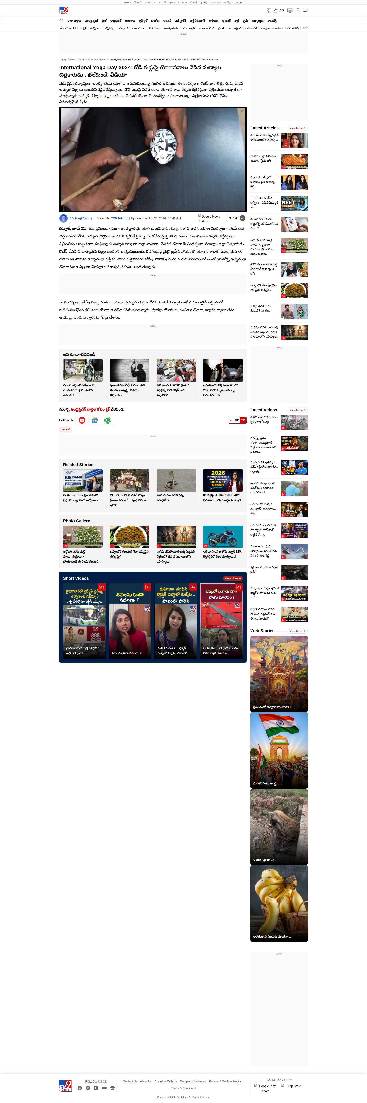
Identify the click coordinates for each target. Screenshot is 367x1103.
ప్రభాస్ (221, 28)
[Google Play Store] (266, 1089)
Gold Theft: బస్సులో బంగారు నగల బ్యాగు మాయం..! (220, 650)
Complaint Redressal (193, 1081)
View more (231, 578)
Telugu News (67, 59)
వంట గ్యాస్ (189, 28)
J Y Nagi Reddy (81, 218)
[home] (61, 20)
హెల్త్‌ (236, 20)
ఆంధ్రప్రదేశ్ (115, 20)
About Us (146, 1081)
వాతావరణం (138, 28)
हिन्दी (138, 2)
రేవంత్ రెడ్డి (293, 28)
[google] (211, 218)
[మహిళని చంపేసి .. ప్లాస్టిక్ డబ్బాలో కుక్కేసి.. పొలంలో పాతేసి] (176, 621)
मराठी (162, 2)
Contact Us (130, 1081)
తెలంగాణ (130, 20)
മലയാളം (216, 2)
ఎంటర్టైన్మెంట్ (91, 20)
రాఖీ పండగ (69, 28)
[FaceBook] (80, 1088)
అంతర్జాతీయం (171, 28)
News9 (127, 2)
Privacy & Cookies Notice (225, 1081)
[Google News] (112, 1088)
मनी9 (227, 2)
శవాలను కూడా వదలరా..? (127, 653)
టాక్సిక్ (83, 28)
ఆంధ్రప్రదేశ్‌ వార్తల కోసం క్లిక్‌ (90, 409)
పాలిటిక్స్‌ (272, 20)
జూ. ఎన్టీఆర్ (235, 28)
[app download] (267, 10)
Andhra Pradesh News (92, 59)
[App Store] (292, 1089)
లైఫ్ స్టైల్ (143, 20)
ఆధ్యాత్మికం (258, 20)
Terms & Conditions (183, 1088)
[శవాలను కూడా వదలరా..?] (130, 621)
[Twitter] (88, 1088)
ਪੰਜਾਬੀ (193, 2)
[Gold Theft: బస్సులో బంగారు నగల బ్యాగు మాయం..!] (221, 621)
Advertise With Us (166, 1081)
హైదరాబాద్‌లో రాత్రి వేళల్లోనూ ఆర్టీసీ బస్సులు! (82, 650)
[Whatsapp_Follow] (107, 420)
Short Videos (76, 578)
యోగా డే (66, 429)
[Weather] (274, 10)
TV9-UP (237, 2)
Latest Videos (263, 410)
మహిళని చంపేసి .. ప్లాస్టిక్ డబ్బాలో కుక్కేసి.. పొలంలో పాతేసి (172, 651)
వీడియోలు (154, 28)
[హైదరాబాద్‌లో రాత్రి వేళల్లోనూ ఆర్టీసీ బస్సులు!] (84, 621)
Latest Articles (264, 128)
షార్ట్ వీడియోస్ (197, 20)
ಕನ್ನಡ (150, 2)
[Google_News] (95, 420)
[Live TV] (289, 10)
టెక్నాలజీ (123, 28)
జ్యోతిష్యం (110, 28)
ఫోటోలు (155, 20)
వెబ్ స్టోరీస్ (180, 20)
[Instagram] (96, 1088)
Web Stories (262, 630)
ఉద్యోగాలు (95, 28)
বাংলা (184, 2)
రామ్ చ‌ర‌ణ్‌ (251, 28)
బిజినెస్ (167, 20)
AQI (282, 10)
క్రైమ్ (245, 20)
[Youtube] (82, 420)
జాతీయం (213, 20)
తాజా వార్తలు (74, 20)
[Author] (63, 218)
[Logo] (63, 10)
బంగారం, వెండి (206, 28)
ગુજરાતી (174, 2)
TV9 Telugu (119, 218)
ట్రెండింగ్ (226, 20)
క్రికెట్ (104, 20)
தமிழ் (204, 2)
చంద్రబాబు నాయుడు (272, 28)
